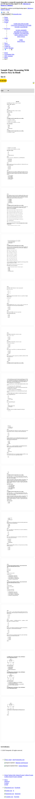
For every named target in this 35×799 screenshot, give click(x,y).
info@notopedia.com (18, 759)
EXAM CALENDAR (21, 27)
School (6, 19)
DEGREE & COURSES (21, 32)
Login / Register (8, 48)
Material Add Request (22, 762)
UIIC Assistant (8, 56)
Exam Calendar (17, 776)
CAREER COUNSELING (21, 33)
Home (6, 17)
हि (8, 12)
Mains (6, 57)
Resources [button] (7, 28)
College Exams (28, 775)
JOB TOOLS (21, 36)
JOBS (21, 40)
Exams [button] (6, 22)
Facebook (17, 787)
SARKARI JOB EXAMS (21, 24)
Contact (6, 783)
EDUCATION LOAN (21, 35)
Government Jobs (9, 54)
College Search (8, 776)
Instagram (17, 793)
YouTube (16, 796)
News (6, 43)
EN (4, 12)
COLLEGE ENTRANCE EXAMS (21, 25)
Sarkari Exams (20, 775)
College (6, 20)
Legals (6, 784)
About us (7, 44)
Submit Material (23, 766)
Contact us (7, 46)
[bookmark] (33, 83)
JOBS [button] (6, 38)
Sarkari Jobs (12, 775)
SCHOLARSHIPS (21, 30)
